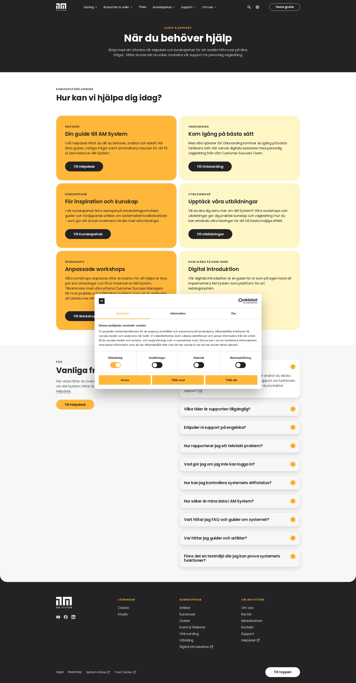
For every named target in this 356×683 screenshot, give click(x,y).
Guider (184, 620)
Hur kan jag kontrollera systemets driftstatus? (227, 482)
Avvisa (125, 379)
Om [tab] (233, 313)
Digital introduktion (194, 646)
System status (96, 672)
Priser (143, 7)
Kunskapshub (190, 599)
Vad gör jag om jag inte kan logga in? (219, 464)
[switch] (157, 365)
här (200, 390)
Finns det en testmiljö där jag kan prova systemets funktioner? (232, 558)
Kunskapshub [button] (162, 7)
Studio (123, 614)
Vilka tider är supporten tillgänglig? (217, 409)
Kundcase (187, 614)
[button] (249, 7)
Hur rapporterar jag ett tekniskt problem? (223, 445)
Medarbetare (251, 620)
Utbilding (186, 640)
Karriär (246, 614)
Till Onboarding (210, 166)
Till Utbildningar (210, 234)
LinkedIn (73, 617)
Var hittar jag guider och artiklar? (215, 538)
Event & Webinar (192, 627)
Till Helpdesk (84, 166)
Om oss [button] (207, 7)
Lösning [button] (89, 7)
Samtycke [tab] (122, 313)
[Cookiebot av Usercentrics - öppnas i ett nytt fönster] (241, 301)
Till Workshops (85, 316)
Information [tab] (178, 313)
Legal (59, 672)
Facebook (66, 617)
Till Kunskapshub (88, 234)
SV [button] (260, 7)
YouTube (58, 617)
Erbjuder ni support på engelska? (215, 427)
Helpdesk (248, 640)
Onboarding (189, 633)
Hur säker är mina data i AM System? (219, 501)
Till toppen (283, 672)
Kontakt (247, 627)
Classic (123, 607)
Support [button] (187, 7)
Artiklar (184, 607)
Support (247, 633)
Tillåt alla (231, 379)
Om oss (247, 607)
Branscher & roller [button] (116, 7)
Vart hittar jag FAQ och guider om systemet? (226, 519)
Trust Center (123, 672)
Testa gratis (284, 7)
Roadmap (75, 672)
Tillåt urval (178, 379)
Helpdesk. (63, 391)
